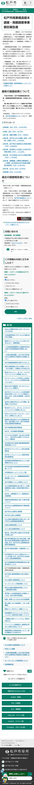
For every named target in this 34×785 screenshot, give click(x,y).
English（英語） (16, 697)
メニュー (30, 4)
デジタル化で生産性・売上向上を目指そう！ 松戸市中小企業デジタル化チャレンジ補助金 (17, 437)
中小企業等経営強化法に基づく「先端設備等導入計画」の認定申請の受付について (17, 488)
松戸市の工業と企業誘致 (13, 515)
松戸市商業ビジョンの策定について (16, 482)
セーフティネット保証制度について (16, 583)
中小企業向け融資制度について (15, 580)
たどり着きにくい (12, 306)
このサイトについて (7, 741)
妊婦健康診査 (9, 664)
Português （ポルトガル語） (16, 727)
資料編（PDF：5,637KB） (13, 172)
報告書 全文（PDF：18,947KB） (16, 127)
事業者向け (15, 9)
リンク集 (16, 745)
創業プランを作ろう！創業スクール (16, 609)
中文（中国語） (16, 703)
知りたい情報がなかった (14, 289)
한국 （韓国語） (16, 709)
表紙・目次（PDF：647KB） (14, 131)
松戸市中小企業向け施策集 (13, 511)
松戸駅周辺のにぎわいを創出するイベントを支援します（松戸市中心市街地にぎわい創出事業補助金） (17, 556)
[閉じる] (2, 771)
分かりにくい (10, 286)
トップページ (5, 9)
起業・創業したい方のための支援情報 (17, 599)
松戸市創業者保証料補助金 (13, 427)
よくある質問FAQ (15, 685)
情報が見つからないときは (16, 691)
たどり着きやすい (12, 300)
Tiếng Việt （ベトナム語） (16, 715)
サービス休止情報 (6, 745)
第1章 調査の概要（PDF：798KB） (16, 135)
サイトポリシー (20, 741)
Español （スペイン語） (16, 721)
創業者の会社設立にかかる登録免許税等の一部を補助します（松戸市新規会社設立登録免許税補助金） (17, 421)
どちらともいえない (12, 283)
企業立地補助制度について (13, 525)
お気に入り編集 (10, 648)
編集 (30, 671)
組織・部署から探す (11, 778)
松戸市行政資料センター (14, 116)
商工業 (24, 9)
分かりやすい (10, 280)
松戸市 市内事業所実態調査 (14, 431)
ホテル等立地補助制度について (15, 529)
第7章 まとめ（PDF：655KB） (15, 168)
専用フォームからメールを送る (19, 250)
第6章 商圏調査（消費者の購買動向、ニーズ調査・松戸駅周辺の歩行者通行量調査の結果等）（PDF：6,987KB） (17, 163)
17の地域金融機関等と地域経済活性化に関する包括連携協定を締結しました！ (17, 349)
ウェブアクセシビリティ (8, 743)
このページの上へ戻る (24, 318)
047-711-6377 (17, 243)
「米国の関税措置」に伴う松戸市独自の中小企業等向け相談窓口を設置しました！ (17, 357)
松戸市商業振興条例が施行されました (17, 362)
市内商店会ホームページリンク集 (15, 472)
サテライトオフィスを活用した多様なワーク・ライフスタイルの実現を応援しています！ (17, 380)
